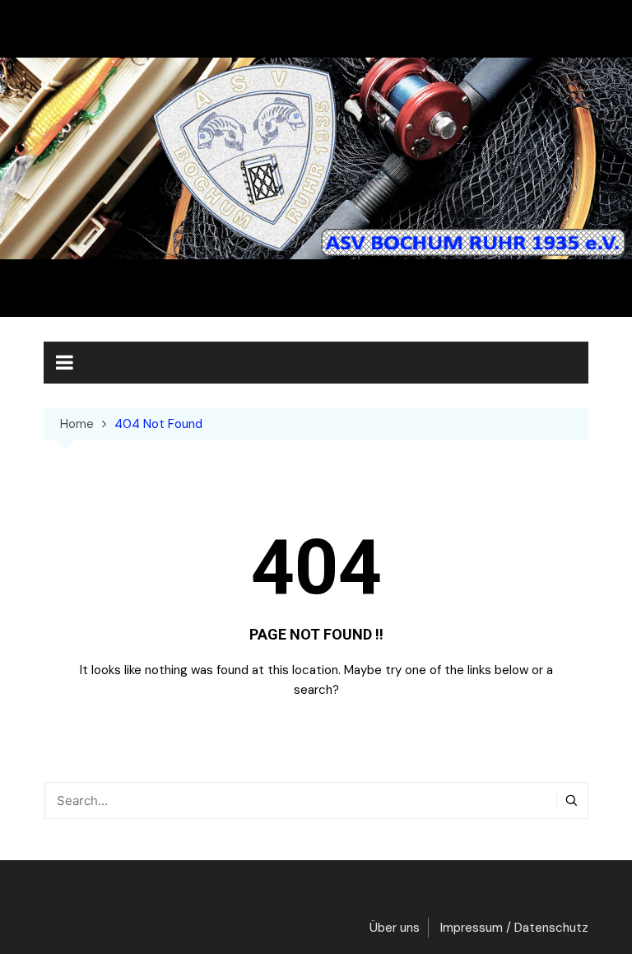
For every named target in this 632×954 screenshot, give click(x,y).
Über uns (394, 927)
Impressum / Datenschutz (514, 927)
